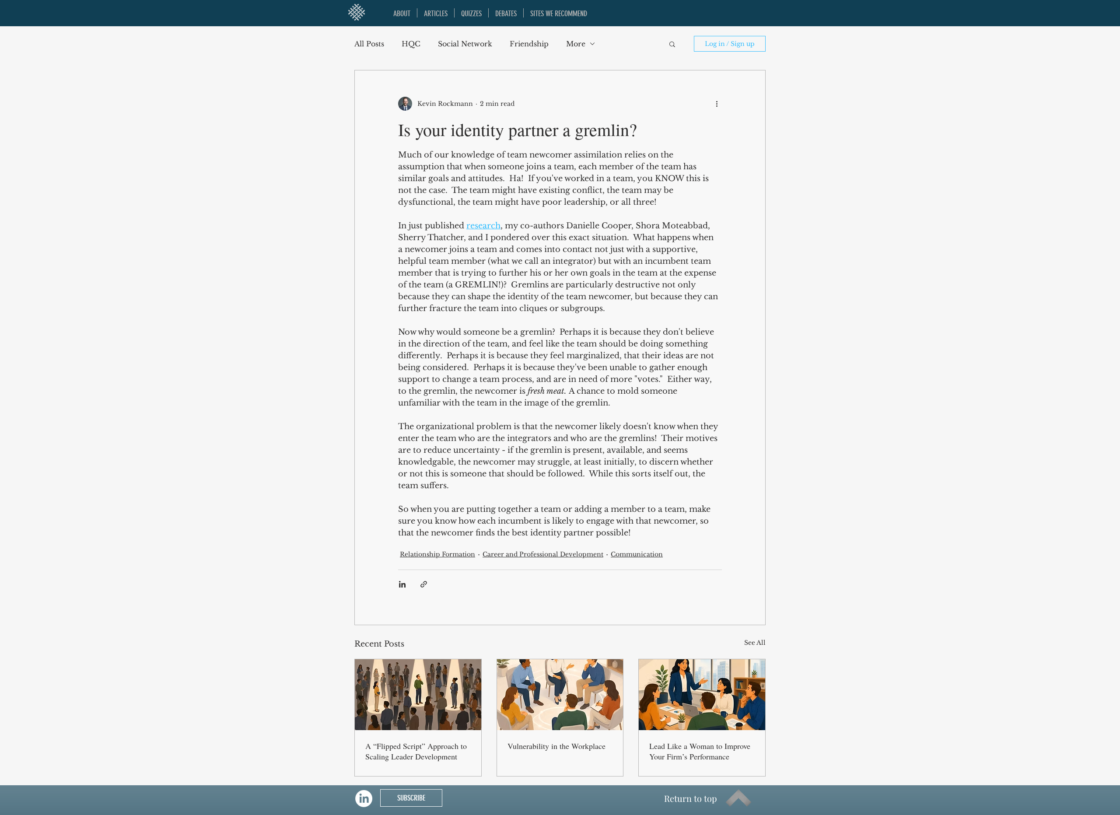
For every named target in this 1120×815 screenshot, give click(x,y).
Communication (637, 554)
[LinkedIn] (363, 798)
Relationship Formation (437, 554)
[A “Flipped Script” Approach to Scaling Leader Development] (418, 694)
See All (755, 643)
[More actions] (716, 103)
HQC (411, 43)
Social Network (465, 43)
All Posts (369, 43)
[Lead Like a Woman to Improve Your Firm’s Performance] (702, 694)
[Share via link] (424, 584)
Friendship (529, 43)
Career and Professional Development (543, 554)
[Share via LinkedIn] (402, 584)
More (575, 43)
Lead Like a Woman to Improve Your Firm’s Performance (699, 751)
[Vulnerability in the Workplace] (560, 694)
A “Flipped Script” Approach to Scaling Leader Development (416, 751)
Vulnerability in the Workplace (557, 746)
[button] (672, 43)
